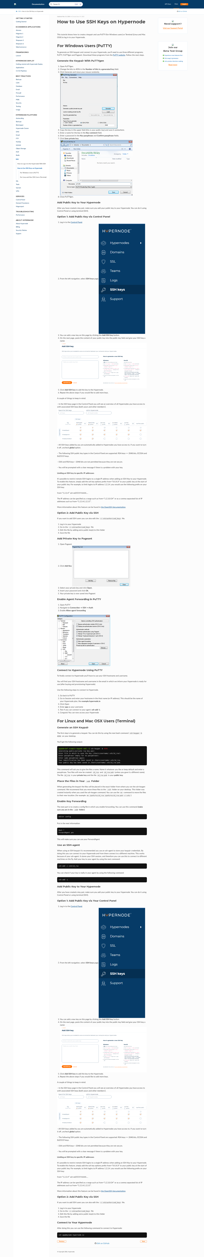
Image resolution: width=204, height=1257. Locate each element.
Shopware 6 (20, 44)
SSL (17, 181)
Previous (61, 1241)
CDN (17, 83)
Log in (184, 4)
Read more (172, 65)
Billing (18, 227)
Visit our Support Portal (173, 28)
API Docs (168, 4)
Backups (18, 79)
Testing (18, 106)
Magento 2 (19, 37)
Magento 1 (19, 33)
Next (143, 1241)
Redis (18, 155)
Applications (20, 67)
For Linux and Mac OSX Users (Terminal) (33, 177)
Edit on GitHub (182, 11)
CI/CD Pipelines (21, 71)
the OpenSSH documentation (113, 507)
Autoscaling (20, 118)
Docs (176, 4)
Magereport (20, 206)
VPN (17, 191)
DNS (17, 132)
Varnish (18, 188)
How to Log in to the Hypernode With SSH (31, 164)
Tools (17, 184)
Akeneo (18, 30)
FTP (17, 138)
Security (18, 103)
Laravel (18, 56)
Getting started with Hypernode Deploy (29, 64)
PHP (17, 152)
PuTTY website (119, 55)
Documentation (38, 4)
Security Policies (21, 230)
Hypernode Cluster (22, 128)
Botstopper (19, 125)
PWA (17, 100)
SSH (17, 159)
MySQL (18, 142)
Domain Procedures (22, 203)
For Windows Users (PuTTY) (29, 173)
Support (18, 233)
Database (19, 86)
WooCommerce (21, 47)
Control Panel (20, 200)
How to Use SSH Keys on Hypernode (29, 168)
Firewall (18, 93)
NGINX (18, 145)
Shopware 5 (20, 40)
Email (18, 89)
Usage (18, 110)
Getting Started (21, 22)
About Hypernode (22, 223)
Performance (20, 96)
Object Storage (21, 148)
